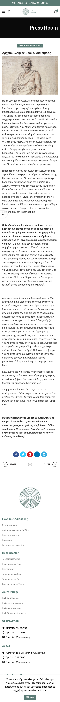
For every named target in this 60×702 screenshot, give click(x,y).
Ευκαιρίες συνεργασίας (13, 545)
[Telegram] (44, 454)
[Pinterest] (30, 454)
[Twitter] (23, 454)
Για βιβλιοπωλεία (10, 598)
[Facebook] (16, 454)
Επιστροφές (8, 569)
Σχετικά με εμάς (9, 525)
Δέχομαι (30, 697)
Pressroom (7, 540)
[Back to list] (30, 464)
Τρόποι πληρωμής (10, 579)
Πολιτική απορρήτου (12, 564)
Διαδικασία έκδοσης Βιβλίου (15, 530)
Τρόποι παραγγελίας (11, 574)
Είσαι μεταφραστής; (11, 535)
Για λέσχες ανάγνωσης (12, 603)
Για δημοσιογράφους (12, 608)
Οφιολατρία (38, 429)
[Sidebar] (3, 214)
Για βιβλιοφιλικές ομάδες (14, 613)
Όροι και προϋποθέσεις (13, 584)
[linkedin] (37, 454)
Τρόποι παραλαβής (11, 559)
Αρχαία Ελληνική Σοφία (30, 46)
